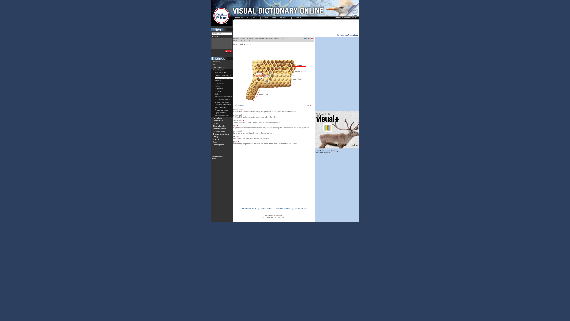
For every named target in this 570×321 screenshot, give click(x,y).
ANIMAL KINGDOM (246, 38)
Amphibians (219, 88)
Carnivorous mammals (223, 105)
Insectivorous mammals (223, 96)
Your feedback (217, 157)
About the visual (242, 18)
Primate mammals (221, 110)
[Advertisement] (296, 27)
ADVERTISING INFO (248, 209)
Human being (217, 118)
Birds (217, 94)
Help (214, 158)
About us (297, 18)
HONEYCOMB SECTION (241, 40)
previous (241, 105)
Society (215, 142)
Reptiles (218, 91)
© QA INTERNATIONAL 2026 (273, 217)
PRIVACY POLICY (283, 209)
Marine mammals (221, 107)
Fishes (217, 86)
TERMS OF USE (301, 209)
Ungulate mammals (222, 102)
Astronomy (217, 62)
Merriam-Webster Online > (346, 18)
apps (274, 18)
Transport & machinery (221, 134)
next (307, 105)
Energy (215, 137)
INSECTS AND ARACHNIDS (263, 38)
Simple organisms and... (223, 75)
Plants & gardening (219, 67)
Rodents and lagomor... (223, 99)
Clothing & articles (219, 126)
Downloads (285, 18)
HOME (235, 38)
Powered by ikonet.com (273, 216)
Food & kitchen (218, 121)
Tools (256, 18)
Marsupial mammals (222, 115)
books (265, 18)
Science (216, 139)
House (215, 123)
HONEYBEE (279, 38)
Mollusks (218, 80)
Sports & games (218, 145)
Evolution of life (220, 72)
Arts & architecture (219, 129)
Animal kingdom (218, 70)
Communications (219, 131)
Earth (215, 64)
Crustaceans (219, 83)
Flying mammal (220, 113)
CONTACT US (266, 209)
